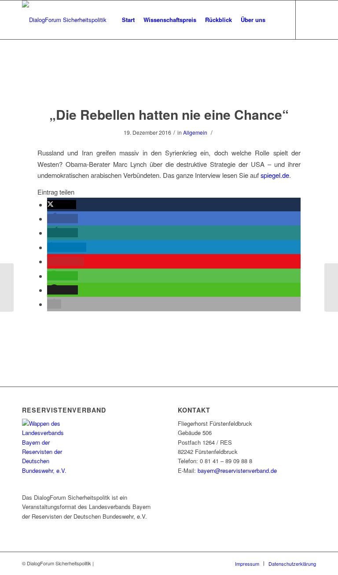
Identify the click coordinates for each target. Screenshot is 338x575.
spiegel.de (275, 175)
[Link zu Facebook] (309, 19)
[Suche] (277, 19)
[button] (61, 204)
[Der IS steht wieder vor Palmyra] (7, 287)
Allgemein (195, 132)
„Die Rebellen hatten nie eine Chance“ (169, 114)
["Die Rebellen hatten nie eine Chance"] (169, 81)
